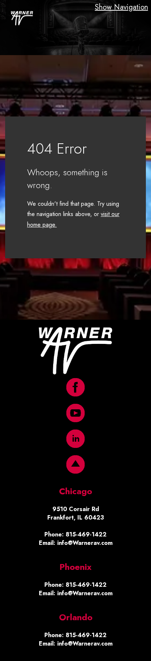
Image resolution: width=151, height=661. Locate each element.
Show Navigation (121, 7)
